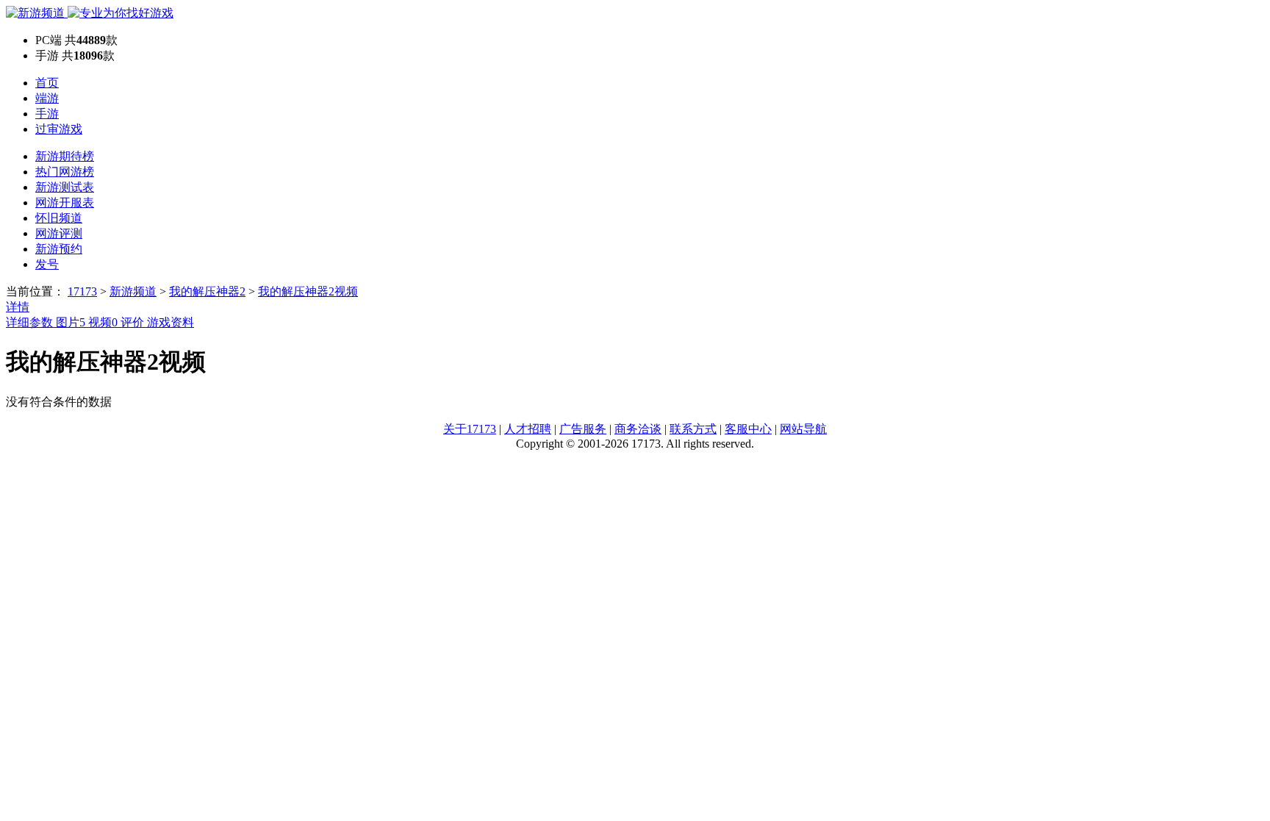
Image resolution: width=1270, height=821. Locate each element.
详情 (17, 307)
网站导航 (803, 429)
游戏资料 (170, 322)
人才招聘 (527, 429)
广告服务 (582, 429)
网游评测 (58, 233)
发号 (47, 264)
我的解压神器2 (207, 291)
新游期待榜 (64, 156)
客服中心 (748, 429)
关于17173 (469, 429)
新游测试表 (64, 187)
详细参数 (31, 322)
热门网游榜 (64, 171)
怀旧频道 (58, 218)
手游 (47, 113)
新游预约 (58, 249)
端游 (47, 98)
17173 (82, 291)
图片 (70, 322)
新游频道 (133, 291)
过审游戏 (58, 129)
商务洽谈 (637, 429)
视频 (103, 322)
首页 (47, 82)
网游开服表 (64, 202)
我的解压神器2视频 (308, 291)
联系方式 (693, 429)
